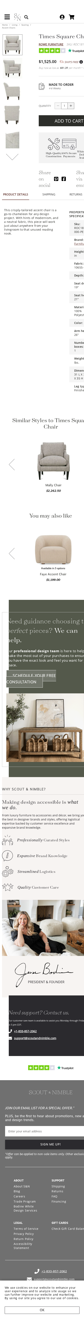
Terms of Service (26, 1229)
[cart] (71, 17)
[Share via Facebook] (64, 178)
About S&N (22, 1186)
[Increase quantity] (71, 106)
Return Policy (23, 1239)
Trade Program (25, 1201)
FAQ (54, 1196)
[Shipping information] (81, 62)
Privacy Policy (24, 1234)
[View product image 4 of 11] (12, 114)
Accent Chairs (8, 27)
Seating (25, 24)
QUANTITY (45, 106)
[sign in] (62, 17)
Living (14, 24)
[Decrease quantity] (58, 106)
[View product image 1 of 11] (12, 44)
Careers (19, 1196)
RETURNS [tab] (76, 194)
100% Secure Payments (69, 155)
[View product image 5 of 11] (12, 138)
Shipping (58, 1186)
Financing (59, 1201)
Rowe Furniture (51, 44)
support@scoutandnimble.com (35, 1038)
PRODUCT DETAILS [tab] (15, 194)
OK (42, 1310)
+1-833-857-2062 (25, 1031)
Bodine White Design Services (25, 1208)
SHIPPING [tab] (48, 194)
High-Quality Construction (54, 155)
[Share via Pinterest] (56, 178)
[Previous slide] (12, 465)
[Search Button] (26, 17)
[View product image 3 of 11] (12, 91)
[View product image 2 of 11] (12, 68)
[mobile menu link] (7, 18)
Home (5, 24)
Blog (17, 1191)
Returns (57, 1191)
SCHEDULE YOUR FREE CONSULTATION (31, 678)
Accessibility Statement (23, 1246)
